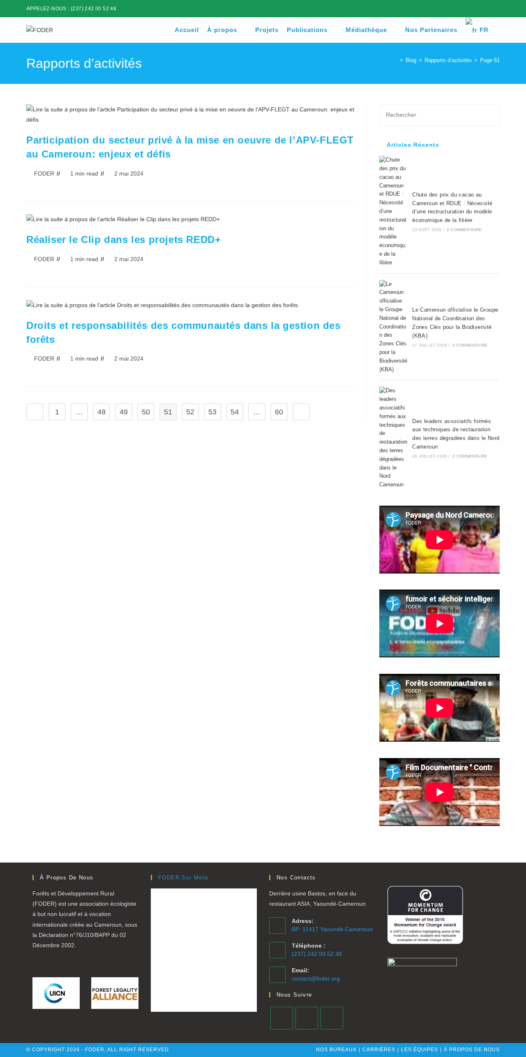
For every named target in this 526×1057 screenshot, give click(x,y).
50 (146, 412)
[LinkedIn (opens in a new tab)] (478, 9)
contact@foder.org (316, 978)
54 (235, 412)
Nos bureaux (336, 1049)
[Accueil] (395, 60)
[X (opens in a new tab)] (459, 9)
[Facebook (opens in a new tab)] (469, 9)
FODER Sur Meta (183, 877)
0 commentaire (464, 229)
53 (212, 412)
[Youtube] (332, 1018)
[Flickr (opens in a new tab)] (488, 9)
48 (101, 412)
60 (279, 412)
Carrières (378, 1049)
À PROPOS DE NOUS (472, 1049)
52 (190, 412)
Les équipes (419, 1049)
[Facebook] (281, 1018)
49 (124, 412)
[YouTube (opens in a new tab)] (496, 9)
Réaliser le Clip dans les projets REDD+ (123, 239)
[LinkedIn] (306, 1018)
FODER (44, 173)
